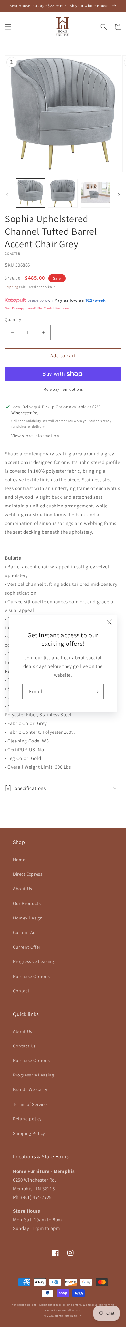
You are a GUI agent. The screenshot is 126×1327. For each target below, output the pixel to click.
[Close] (109, 622)
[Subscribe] (96, 691)
